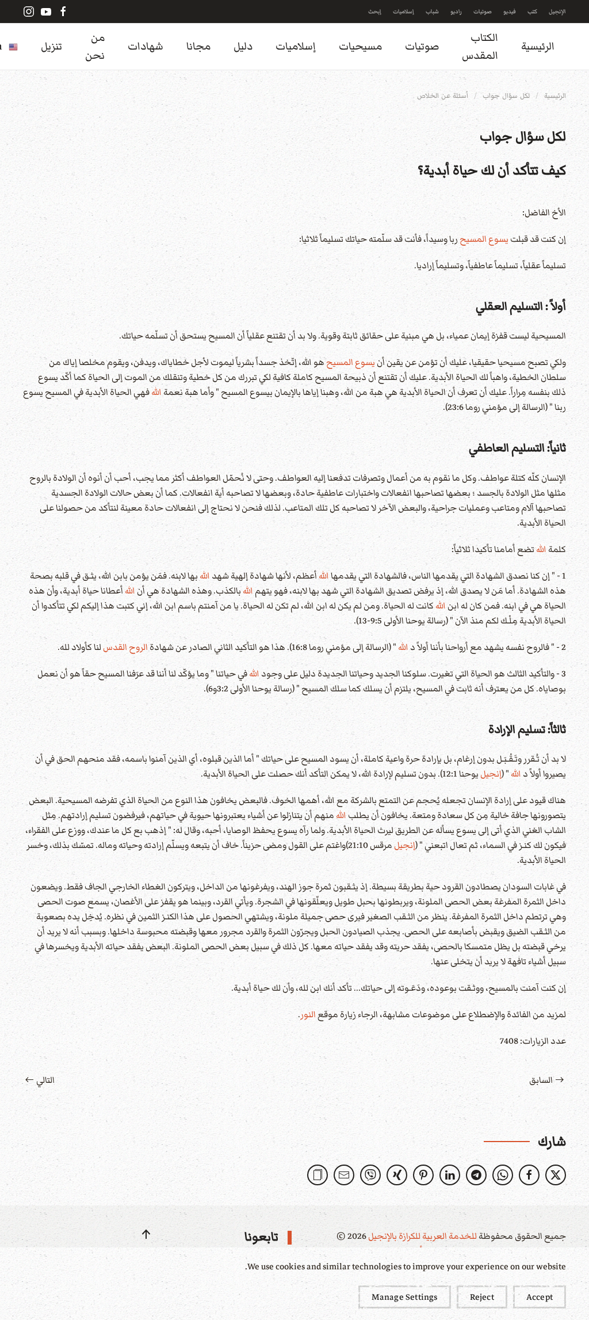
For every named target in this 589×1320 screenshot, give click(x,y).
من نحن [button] (95, 46)
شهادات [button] (145, 46)
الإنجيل (557, 11)
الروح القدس (125, 647)
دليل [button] (243, 46)
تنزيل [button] (51, 46)
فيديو (509, 11)
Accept (539, 1297)
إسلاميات (403, 11)
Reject (482, 1297)
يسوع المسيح (484, 239)
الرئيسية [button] (537, 46)
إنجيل (491, 774)
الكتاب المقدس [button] (480, 46)
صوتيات (482, 11)
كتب (532, 11)
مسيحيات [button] (360, 46)
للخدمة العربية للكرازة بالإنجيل (421, 1236)
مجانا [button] (198, 46)
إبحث (374, 11)
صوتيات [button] (422, 46)
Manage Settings (405, 1297)
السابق (541, 1080)
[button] (317, 1175)
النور (308, 1014)
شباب (432, 11)
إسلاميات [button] (296, 46)
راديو (456, 11)
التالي (45, 1080)
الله (156, 392)
